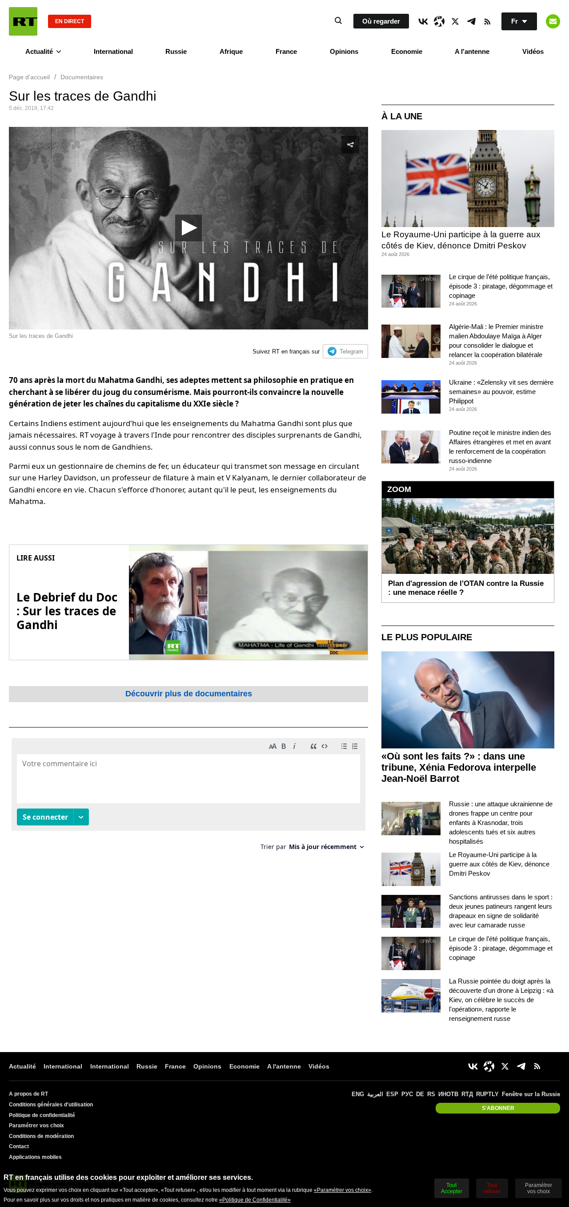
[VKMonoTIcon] (423, 21)
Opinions (344, 51)
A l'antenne (472, 51)
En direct (69, 21)
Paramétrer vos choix (36, 1125)
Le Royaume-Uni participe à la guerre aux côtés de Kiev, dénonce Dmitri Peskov (499, 864)
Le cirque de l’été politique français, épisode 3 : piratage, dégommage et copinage (501, 286)
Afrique (231, 51)
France (286, 51)
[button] (188, 228)
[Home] (23, 21)
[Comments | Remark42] (188, 798)
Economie (406, 51)
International (113, 51)
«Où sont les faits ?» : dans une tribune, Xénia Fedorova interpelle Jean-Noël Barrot (458, 767)
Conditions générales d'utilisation (51, 1104)
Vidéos (533, 51)
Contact (19, 1146)
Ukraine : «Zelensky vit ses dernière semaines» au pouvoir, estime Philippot (501, 391)
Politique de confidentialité (42, 1115)
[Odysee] (439, 21)
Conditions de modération (41, 1136)
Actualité (39, 51)
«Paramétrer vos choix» (342, 1190)
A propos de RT (28, 1094)
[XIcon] (455, 21)
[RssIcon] (487, 21)
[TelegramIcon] (471, 21)
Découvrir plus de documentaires (188, 693)
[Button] (553, 21)
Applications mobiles (35, 1157)
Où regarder (381, 21)
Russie (176, 51)
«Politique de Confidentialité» (255, 1200)
